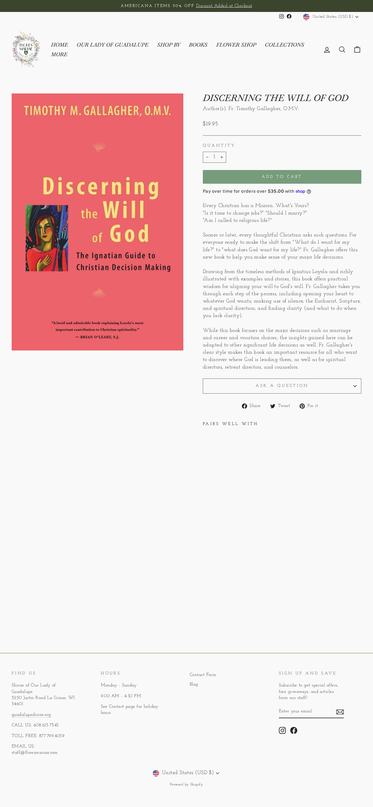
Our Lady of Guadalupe (112, 44)
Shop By (168, 44)
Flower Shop (236, 44)
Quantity (219, 146)
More (59, 54)
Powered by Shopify (186, 784)
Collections (284, 44)
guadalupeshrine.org (31, 715)
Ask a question (282, 386)
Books (198, 44)
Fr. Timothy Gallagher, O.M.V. (263, 109)
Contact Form (203, 675)
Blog (194, 684)
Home (59, 44)
